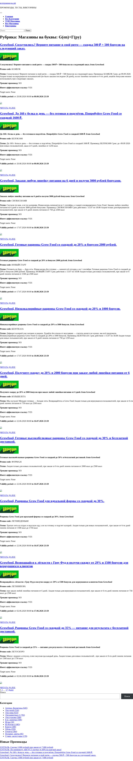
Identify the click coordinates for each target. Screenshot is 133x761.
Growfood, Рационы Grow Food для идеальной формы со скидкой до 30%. (52, 501)
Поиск (3, 692)
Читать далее (7, 108)
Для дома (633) (11, 713)
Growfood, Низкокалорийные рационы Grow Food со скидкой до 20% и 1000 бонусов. (60, 308)
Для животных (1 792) (15, 715)
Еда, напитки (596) (13, 720)
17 (7, 690)
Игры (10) (9, 722)
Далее (11, 690)
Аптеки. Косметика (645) (16, 708)
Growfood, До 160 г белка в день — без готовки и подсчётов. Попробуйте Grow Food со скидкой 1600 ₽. (46, 752)
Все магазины (12, 23)
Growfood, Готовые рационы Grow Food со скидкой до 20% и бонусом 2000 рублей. (58, 244)
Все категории (12, 19)
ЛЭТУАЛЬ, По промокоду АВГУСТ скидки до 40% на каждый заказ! (30, 749)
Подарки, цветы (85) (14, 734)
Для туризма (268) (13, 717)
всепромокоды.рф (8, 3)
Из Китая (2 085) (12, 724)
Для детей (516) (12, 710)
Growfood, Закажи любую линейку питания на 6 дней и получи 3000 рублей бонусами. (60, 180)
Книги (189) (10, 727)
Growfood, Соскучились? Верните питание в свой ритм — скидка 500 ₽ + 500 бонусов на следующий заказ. (48, 755)
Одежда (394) (11, 731)
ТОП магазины (12, 21)
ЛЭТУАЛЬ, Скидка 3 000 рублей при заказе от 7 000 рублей (26, 747)
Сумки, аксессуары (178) (16, 736)
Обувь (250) (10, 729)
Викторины (10, 26)
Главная (9, 16)
